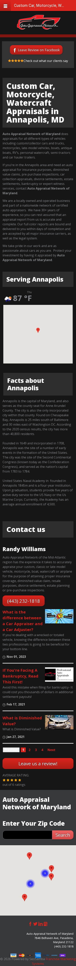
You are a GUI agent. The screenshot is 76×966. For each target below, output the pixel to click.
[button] (38, 331)
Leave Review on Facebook (39, 49)
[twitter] (35, 923)
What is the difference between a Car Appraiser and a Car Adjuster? (23, 620)
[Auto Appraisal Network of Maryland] (38, 22)
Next (51, 750)
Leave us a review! (38, 763)
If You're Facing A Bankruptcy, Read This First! (20, 676)
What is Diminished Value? (22, 720)
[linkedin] (40, 923)
